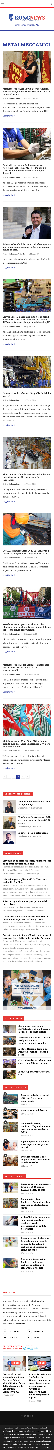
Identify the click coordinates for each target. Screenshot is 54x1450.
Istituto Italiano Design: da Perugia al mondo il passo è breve (33, 1051)
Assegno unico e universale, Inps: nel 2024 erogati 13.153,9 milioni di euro (36, 1187)
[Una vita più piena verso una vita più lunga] (9, 801)
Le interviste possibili (17, 794)
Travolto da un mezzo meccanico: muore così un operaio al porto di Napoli (27, 862)
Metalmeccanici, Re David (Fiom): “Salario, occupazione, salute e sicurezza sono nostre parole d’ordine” (26, 91)
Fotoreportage (13, 1018)
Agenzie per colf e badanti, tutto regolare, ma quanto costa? (35, 1144)
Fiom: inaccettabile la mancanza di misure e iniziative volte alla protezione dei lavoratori (26, 477)
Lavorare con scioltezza (34, 1110)
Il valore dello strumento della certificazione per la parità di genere (34, 820)
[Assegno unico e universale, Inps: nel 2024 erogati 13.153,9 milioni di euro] (10, 1188)
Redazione (15, 98)
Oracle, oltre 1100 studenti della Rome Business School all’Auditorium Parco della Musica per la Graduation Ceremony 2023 (14, 1383)
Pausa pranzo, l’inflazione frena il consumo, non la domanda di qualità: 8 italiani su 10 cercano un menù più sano (35, 1244)
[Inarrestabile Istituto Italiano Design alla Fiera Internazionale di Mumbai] (9, 1037)
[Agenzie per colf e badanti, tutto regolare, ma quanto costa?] (10, 1145)
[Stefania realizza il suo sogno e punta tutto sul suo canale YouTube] (10, 1160)
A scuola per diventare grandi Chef (34, 1073)
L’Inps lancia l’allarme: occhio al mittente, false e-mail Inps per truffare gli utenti (25, 918)
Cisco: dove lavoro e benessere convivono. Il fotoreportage (34, 1061)
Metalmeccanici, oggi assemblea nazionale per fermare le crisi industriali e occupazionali (26, 667)
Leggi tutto (8, 115)
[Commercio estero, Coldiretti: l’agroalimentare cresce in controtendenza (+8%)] (10, 1127)
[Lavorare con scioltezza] (10, 1114)
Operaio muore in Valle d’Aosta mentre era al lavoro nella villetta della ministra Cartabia (27, 936)
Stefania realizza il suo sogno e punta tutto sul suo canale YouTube (35, 1159)
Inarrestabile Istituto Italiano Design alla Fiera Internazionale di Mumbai (34, 1040)
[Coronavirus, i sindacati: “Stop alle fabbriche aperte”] (27, 372)
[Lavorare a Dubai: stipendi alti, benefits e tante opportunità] (10, 1099)
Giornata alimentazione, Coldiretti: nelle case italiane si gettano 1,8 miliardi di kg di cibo (34, 1263)
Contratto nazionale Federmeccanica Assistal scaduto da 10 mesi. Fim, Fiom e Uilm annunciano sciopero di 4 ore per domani (24, 169)
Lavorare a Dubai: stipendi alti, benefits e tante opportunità (35, 1098)
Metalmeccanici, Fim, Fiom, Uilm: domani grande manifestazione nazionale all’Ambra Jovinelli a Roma (26, 744)
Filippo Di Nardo (18, 254)
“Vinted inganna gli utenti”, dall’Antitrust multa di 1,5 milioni (25, 881)
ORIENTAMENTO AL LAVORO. (18, 1346)
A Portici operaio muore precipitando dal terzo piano (25, 902)
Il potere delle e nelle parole (33, 832)
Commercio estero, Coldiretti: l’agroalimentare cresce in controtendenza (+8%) (35, 1127)
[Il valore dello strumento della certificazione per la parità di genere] (9, 817)
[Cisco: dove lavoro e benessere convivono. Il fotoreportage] (9, 1060)
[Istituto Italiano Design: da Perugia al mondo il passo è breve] (9, 1049)
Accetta (45, 1447)
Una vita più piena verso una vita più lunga (34, 803)
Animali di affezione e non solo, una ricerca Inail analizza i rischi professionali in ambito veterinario (35, 1223)
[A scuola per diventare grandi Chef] (9, 1072)
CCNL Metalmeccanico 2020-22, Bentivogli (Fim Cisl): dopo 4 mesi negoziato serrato (26, 552)
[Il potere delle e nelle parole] (9, 833)
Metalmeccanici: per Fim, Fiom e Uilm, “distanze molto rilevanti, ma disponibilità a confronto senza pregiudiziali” (27, 627)
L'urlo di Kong (12, 853)
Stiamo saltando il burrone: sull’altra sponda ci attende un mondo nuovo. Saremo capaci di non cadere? (27, 247)
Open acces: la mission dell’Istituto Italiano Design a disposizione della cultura (34, 1029)
